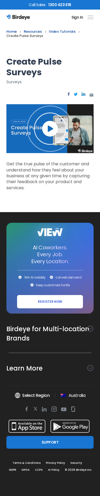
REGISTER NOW (50, 301)
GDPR (12, 470)
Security (76, 463)
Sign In (77, 17)
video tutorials (62, 31)
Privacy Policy (55, 463)
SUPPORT (50, 442)
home (11, 31)
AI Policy (53, 470)
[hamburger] (89, 17)
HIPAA (26, 470)
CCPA (39, 470)
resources (33, 31)
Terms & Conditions (27, 463)
